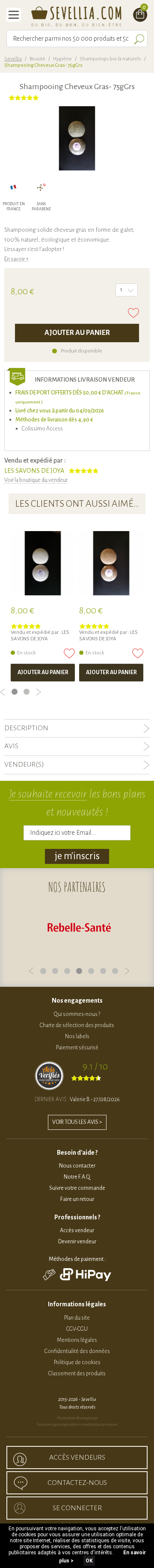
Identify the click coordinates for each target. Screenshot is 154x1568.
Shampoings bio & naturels (110, 59)
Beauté (37, 59)
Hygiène (62, 59)
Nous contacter (77, 1166)
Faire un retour (77, 1199)
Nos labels (77, 1036)
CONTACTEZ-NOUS (77, 1483)
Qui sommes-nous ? (77, 1014)
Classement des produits (77, 1374)
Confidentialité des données (77, 1351)
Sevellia (13, 59)
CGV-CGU (77, 1329)
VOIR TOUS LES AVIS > (77, 1122)
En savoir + (16, 259)
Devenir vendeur (77, 1242)
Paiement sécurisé (77, 1048)
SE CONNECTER (77, 1508)
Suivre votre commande (77, 1188)
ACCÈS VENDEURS (77, 1457)
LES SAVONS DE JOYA (34, 470)
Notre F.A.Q (77, 1177)
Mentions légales (77, 1340)
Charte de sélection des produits (77, 1025)
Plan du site (77, 1318)
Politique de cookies (77, 1362)
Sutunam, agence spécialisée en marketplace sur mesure (77, 1424)
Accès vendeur (77, 1230)
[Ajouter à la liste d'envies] (133, 313)
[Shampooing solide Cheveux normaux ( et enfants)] (43, 563)
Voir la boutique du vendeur (36, 480)
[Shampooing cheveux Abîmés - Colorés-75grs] (111, 563)
